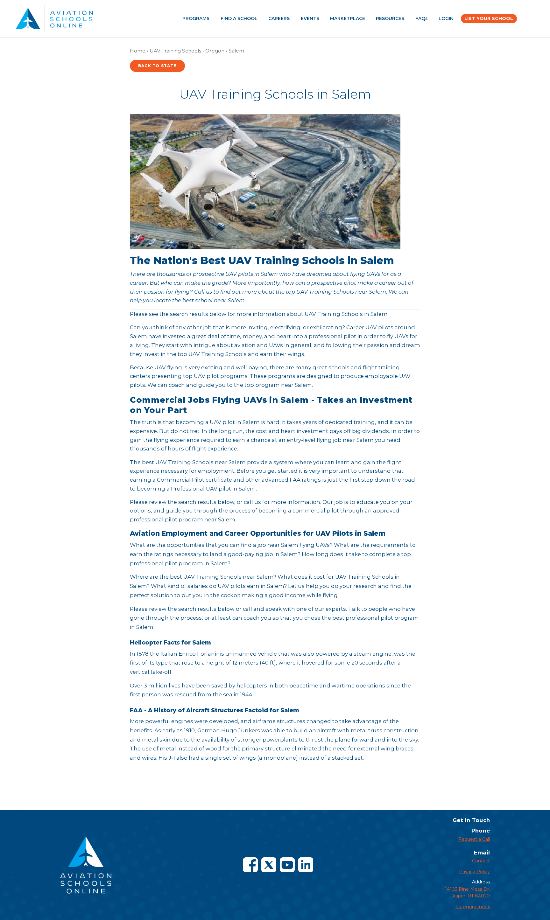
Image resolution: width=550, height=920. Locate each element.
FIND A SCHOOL (239, 18)
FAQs (421, 18)
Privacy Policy (474, 872)
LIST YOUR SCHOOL (488, 18)
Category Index (472, 907)
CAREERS (279, 18)
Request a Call (474, 839)
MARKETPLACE (347, 18)
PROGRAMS (195, 18)
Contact (481, 861)
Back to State (157, 65)
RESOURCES (390, 18)
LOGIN (446, 18)
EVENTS (310, 18)
